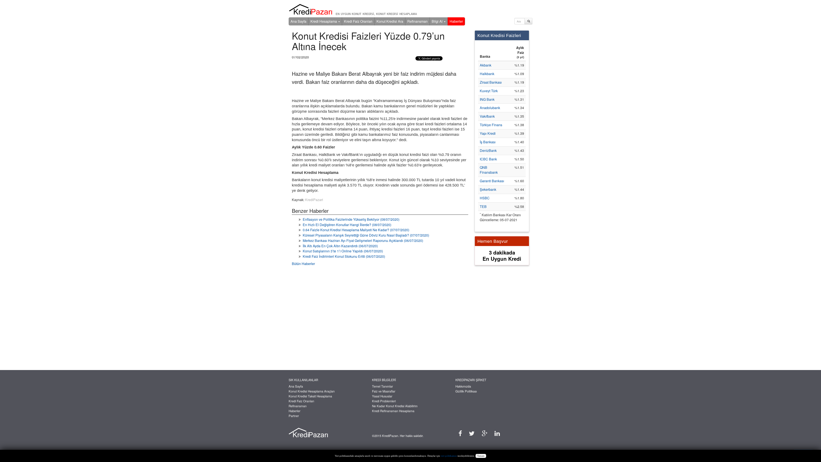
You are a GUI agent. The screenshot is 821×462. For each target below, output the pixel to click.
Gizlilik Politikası (466, 391)
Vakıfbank (487, 116)
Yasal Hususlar (382, 396)
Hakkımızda (463, 386)
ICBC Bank (488, 159)
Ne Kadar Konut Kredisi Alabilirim (395, 406)
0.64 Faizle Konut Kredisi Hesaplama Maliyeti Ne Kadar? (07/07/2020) (356, 229)
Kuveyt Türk (489, 90)
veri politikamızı (449, 456)
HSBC (485, 197)
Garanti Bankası (492, 180)
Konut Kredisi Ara (390, 21)
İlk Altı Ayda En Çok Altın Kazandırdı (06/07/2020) (340, 245)
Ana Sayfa (298, 21)
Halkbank (487, 73)
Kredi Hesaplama (324, 21)
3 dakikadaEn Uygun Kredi (502, 255)
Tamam (480, 456)
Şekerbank (488, 189)
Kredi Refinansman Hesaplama (393, 411)
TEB (483, 206)
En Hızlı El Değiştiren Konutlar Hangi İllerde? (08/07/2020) (347, 224)
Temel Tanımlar (382, 386)
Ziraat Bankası (491, 82)
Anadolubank (490, 107)
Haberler (456, 21)
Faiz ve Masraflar (383, 391)
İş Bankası (488, 141)
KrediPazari (314, 199)
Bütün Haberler (303, 263)
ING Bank (487, 99)
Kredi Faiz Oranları (358, 21)
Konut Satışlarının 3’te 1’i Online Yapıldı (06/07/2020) (343, 251)
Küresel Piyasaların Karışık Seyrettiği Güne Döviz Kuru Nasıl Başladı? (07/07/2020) (366, 235)
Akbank (485, 65)
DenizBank (488, 150)
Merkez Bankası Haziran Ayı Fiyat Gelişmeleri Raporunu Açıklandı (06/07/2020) (363, 240)
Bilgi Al (437, 21)
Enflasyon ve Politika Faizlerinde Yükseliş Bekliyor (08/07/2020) (351, 219)
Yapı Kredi (488, 133)
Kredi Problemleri (384, 401)
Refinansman (417, 21)
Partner (294, 415)
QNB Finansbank (489, 170)
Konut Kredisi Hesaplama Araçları (312, 391)
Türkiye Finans (491, 124)
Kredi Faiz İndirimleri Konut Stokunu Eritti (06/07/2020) (344, 256)
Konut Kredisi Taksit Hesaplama (310, 396)
